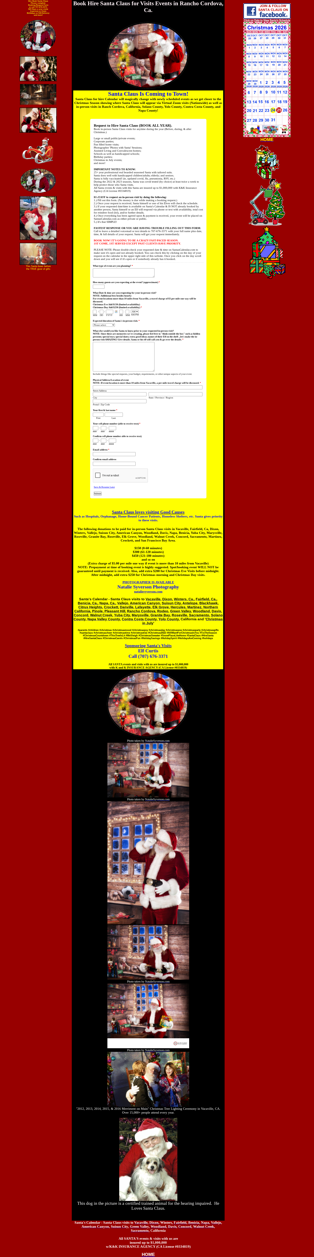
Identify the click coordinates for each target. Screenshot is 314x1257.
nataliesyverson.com (148, 591)
